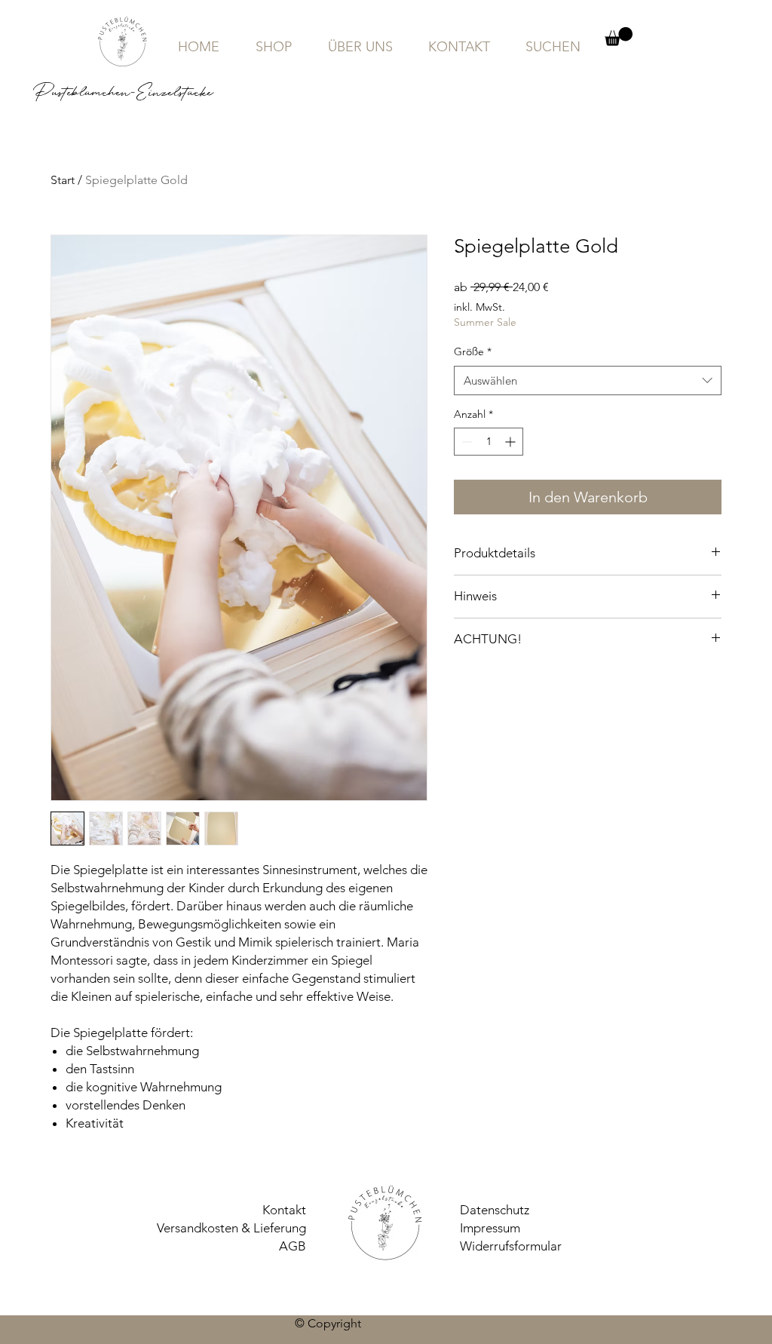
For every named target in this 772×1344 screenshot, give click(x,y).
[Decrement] (465, 441)
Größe (473, 351)
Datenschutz (494, 1209)
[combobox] (587, 380)
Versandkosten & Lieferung (231, 1227)
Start (63, 180)
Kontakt (284, 1209)
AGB (292, 1245)
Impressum (490, 1227)
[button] (619, 36)
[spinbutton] (488, 441)
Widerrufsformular (511, 1245)
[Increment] (511, 441)
